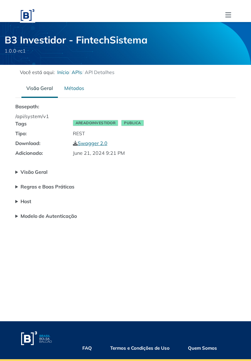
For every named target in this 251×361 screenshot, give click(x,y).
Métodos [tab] (74, 88)
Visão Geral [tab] (39, 88)
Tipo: (21, 133)
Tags (21, 124)
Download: (27, 143)
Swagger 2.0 (92, 143)
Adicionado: (29, 153)
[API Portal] (27, 14)
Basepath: (27, 106)
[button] (228, 15)
